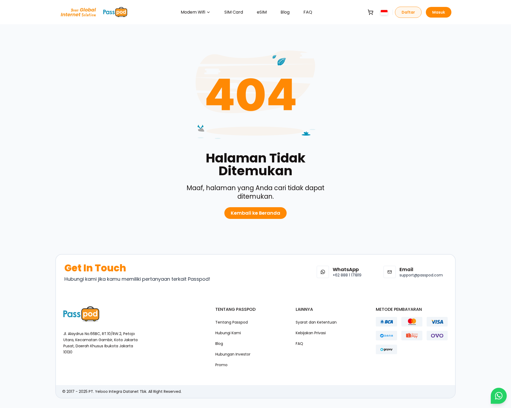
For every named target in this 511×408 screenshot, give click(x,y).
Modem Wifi (193, 12)
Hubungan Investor (232, 354)
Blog (285, 12)
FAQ (307, 12)
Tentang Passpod (231, 322)
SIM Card (233, 12)
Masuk (438, 12)
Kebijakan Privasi (311, 333)
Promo (221, 365)
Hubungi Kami (228, 333)
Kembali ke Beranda (255, 213)
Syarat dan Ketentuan (316, 322)
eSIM (262, 12)
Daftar (408, 12)
